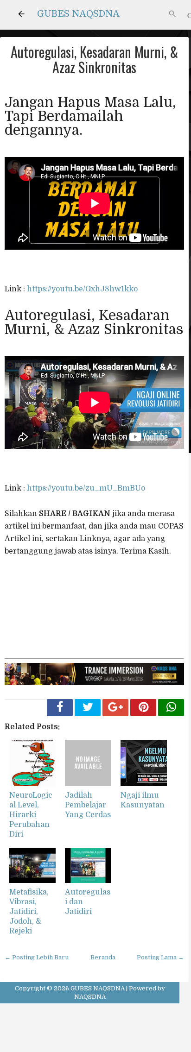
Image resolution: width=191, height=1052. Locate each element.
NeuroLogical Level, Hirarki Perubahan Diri (30, 814)
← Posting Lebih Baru (37, 957)
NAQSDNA (90, 996)
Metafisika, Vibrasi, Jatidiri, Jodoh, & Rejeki (29, 911)
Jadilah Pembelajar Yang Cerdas (88, 805)
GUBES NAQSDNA (78, 13)
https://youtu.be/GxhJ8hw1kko (82, 289)
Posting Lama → (160, 957)
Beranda (102, 957)
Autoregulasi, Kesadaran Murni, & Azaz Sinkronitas (94, 59)
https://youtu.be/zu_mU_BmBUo (86, 488)
